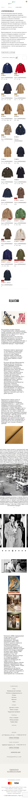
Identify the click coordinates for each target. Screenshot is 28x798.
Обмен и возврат (14, 709)
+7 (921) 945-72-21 (21, 744)
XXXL (22, 99)
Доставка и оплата (14, 707)
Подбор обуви (14, 721)
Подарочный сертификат (14, 711)
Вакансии (14, 699)
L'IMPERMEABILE (9, 77)
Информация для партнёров (14, 691)
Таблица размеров (14, 719)
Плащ (2, 98)
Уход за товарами (14, 717)
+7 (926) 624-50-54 (21, 735)
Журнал (14, 725)
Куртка (3, 77)
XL (4, 79)
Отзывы (14, 695)
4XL (2, 99)
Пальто (16, 182)
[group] (14, 531)
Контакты (14, 697)
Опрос (14, 701)
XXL (6, 79)
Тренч (15, 118)
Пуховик (16, 139)
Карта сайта (21, 795)
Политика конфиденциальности (14, 693)
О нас (14, 688)
